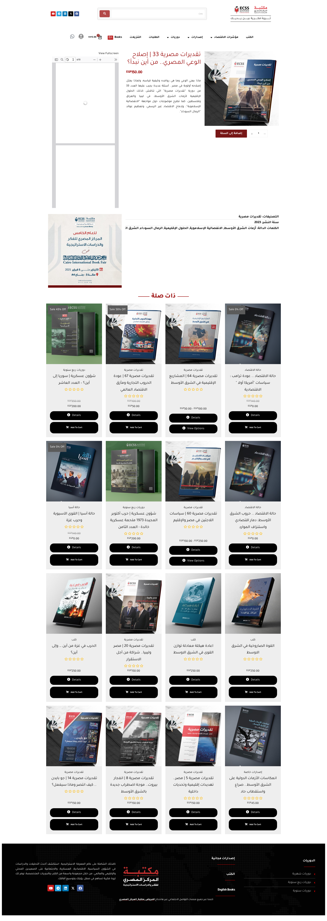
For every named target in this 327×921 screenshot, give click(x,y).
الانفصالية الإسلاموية (206, 228)
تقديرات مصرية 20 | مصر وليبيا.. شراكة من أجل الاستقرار (134, 653)
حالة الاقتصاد (253, 370)
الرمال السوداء (151, 228)
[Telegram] (59, 13)
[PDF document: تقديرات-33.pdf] (85, 132)
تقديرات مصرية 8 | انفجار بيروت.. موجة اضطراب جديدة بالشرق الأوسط (133, 785)
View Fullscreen (109, 53)
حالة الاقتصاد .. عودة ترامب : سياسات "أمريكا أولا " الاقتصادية (253, 383)
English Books (226, 890)
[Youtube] (53, 13)
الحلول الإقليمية (176, 228)
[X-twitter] (70, 13)
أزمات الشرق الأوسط (240, 228)
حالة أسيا (74, 507)
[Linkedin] (64, 13)
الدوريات (309, 861)
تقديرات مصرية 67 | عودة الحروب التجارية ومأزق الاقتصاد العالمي (134, 383)
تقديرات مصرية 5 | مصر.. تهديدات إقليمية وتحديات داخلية (193, 785)
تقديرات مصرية (250, 217)
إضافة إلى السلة (231, 133)
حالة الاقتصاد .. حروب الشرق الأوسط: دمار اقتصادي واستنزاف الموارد (253, 520)
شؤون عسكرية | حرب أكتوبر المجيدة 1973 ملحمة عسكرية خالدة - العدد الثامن (133, 520)
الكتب (230, 874)
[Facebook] (76, 13)
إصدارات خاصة (253, 772)
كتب (74, 640)
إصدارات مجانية (223, 858)
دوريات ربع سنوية (74, 370)
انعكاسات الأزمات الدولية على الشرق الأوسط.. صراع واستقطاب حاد (253, 785)
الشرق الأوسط (127, 228)
